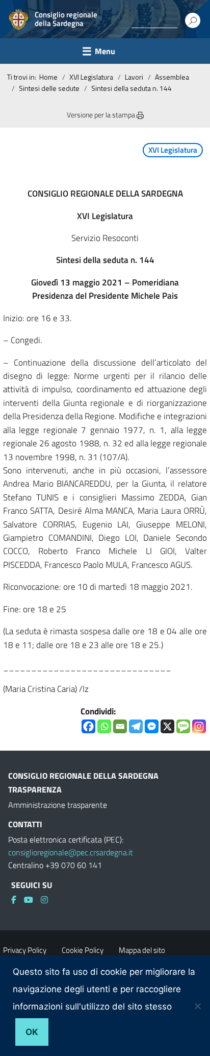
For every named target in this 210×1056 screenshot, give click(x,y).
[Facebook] (88, 726)
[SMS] (183, 726)
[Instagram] (199, 726)
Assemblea (172, 76)
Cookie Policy (82, 950)
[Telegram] (136, 726)
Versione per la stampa (102, 114)
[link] (17, 900)
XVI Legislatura (91, 76)
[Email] (120, 726)
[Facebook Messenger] (152, 726)
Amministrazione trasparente (57, 805)
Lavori (134, 76)
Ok (31, 1032)
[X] (167, 726)
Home (48, 76)
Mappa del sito (142, 950)
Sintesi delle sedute (49, 88)
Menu (105, 51)
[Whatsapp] (104, 726)
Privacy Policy (24, 950)
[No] (197, 1006)
